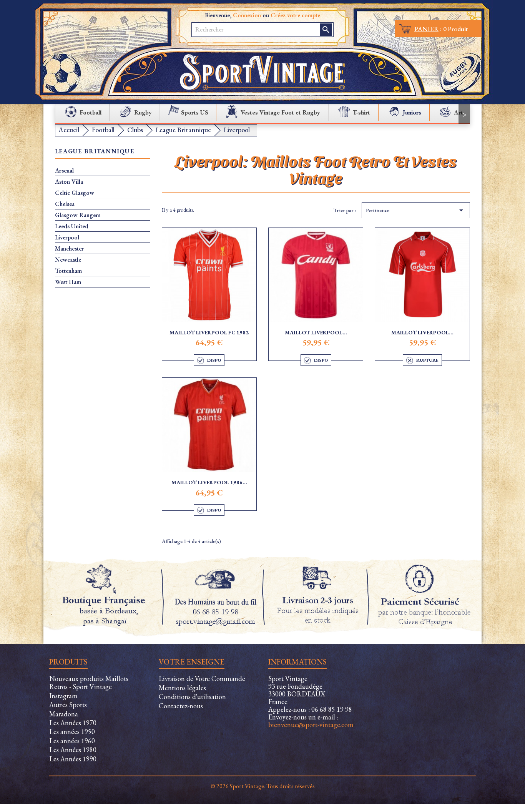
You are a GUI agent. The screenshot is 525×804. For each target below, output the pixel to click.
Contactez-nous (181, 705)
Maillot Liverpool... (316, 332)
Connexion (247, 15)
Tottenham (68, 271)
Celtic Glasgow (74, 193)
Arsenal (64, 170)
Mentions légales (182, 687)
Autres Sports (68, 704)
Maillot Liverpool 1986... (209, 482)
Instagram (63, 695)
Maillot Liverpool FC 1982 (209, 332)
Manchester (69, 248)
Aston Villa (69, 182)
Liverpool (67, 237)
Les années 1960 (72, 740)
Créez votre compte (295, 15)
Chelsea (65, 204)
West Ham (68, 282)
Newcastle (68, 260)
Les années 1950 (72, 731)
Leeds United (71, 226)
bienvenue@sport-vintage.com (311, 724)
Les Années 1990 (72, 758)
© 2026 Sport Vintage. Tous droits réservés (263, 786)
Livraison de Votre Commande (202, 678)
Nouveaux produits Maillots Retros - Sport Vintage (88, 682)
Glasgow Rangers (77, 215)
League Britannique (94, 151)
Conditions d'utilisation (192, 696)
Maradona (63, 713)
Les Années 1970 (72, 722)
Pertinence (416, 210)
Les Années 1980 (72, 749)
